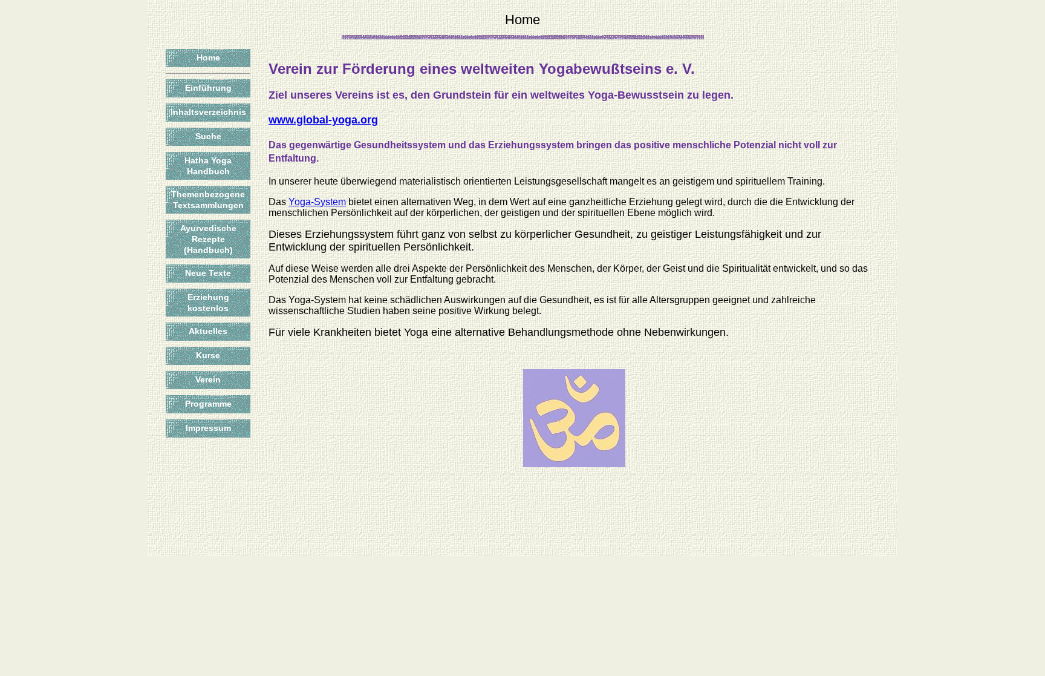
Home (208, 57)
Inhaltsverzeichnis (208, 112)
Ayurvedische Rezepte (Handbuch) (208, 239)
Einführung (208, 88)
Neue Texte (208, 273)
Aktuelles (208, 331)
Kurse (208, 355)
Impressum (208, 428)
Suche (208, 136)
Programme (208, 404)
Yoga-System (317, 202)
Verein (208, 379)
